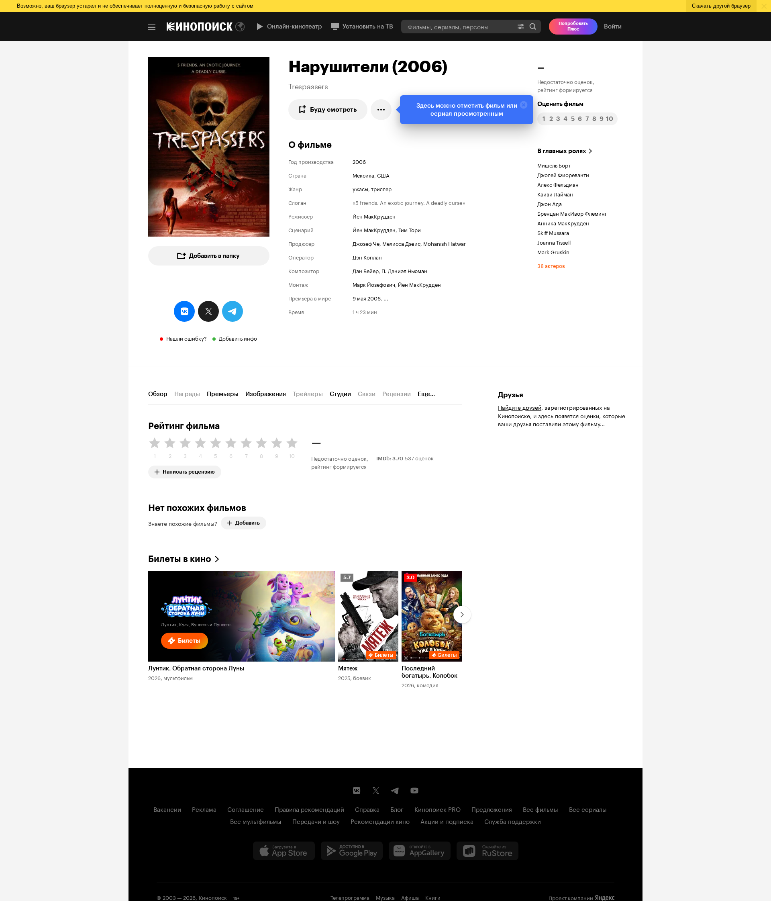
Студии (340, 394)
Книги (433, 897)
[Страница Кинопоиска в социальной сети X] (376, 790)
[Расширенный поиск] (521, 26)
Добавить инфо (238, 338)
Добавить (247, 523)
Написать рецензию (189, 470)
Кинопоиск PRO (437, 808)
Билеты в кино (179, 559)
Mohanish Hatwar (444, 243)
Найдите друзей (519, 406)
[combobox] (457, 26)
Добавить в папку (214, 255)
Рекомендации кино (380, 820)
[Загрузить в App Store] (284, 851)
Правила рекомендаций (309, 808)
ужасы (360, 188)
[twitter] (208, 311)
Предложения (491, 808)
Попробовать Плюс (573, 26)
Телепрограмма (349, 897)
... (385, 298)
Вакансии (167, 808)
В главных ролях (561, 151)
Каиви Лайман (555, 194)
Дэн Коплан (367, 257)
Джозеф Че (366, 243)
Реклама (204, 808)
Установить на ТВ (368, 26)
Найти (533, 26)
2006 (359, 161)
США (383, 175)
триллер (381, 188)
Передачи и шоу (316, 820)
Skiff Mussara (553, 232)
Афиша (410, 897)
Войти (613, 26)
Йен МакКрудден (374, 216)
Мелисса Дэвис (401, 243)
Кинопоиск (213, 897)
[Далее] (462, 614)
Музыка (385, 897)
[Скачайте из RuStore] (487, 851)
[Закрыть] (523, 105)
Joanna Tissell (554, 242)
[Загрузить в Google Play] (352, 851)
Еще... (426, 394)
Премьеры (223, 394)
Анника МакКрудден (563, 223)
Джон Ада (549, 203)
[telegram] (232, 311)
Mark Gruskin (553, 251)
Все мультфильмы (255, 820)
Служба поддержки (512, 820)
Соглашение (245, 808)
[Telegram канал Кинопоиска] (395, 790)
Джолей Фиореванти (563, 174)
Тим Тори (409, 229)
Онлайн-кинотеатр (294, 26)
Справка (367, 808)
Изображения (265, 394)
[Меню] (152, 27)
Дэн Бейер (366, 270)
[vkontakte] (184, 311)
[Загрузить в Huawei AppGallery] (420, 851)
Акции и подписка (446, 820)
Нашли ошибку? (186, 338)
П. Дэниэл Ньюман (404, 270)
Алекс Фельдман (558, 184)
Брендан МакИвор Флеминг (572, 213)
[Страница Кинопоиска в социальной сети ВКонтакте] (356, 790)
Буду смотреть (333, 109)
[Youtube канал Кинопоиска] (414, 790)
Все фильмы (540, 808)
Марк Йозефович (374, 284)
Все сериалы (588, 808)
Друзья (510, 394)
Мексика (363, 175)
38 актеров (551, 265)
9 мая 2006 (367, 298)
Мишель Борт (554, 165)
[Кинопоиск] (200, 26)
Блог (397, 808)
